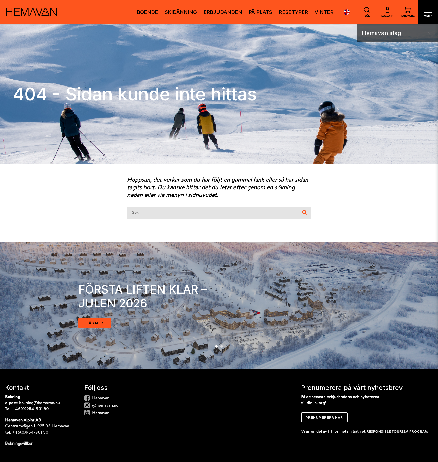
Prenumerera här (324, 417)
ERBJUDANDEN (223, 12)
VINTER (324, 12)
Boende (147, 12)
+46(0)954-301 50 (31, 409)
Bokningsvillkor (19, 443)
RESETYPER (293, 12)
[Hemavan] (31, 12)
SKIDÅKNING (181, 12)
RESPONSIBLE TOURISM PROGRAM (397, 431)
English (347, 12)
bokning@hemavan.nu (39, 403)
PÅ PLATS (260, 12)
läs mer (95, 323)
